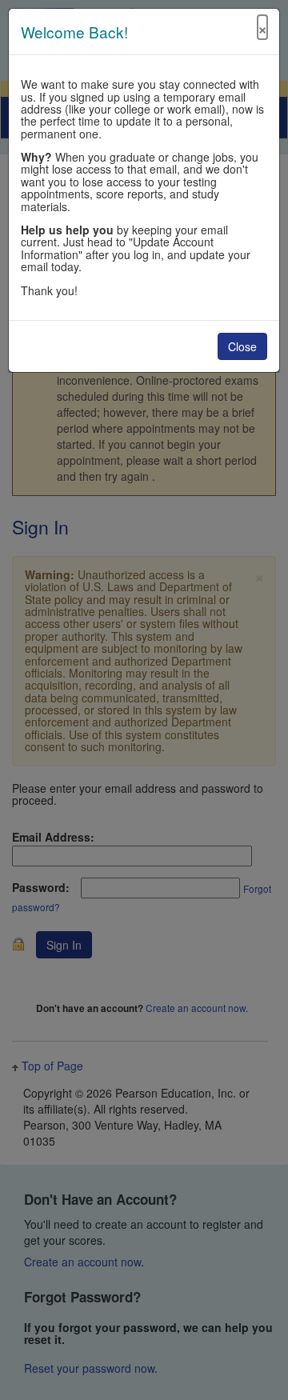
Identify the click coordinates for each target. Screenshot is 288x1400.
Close (242, 346)
